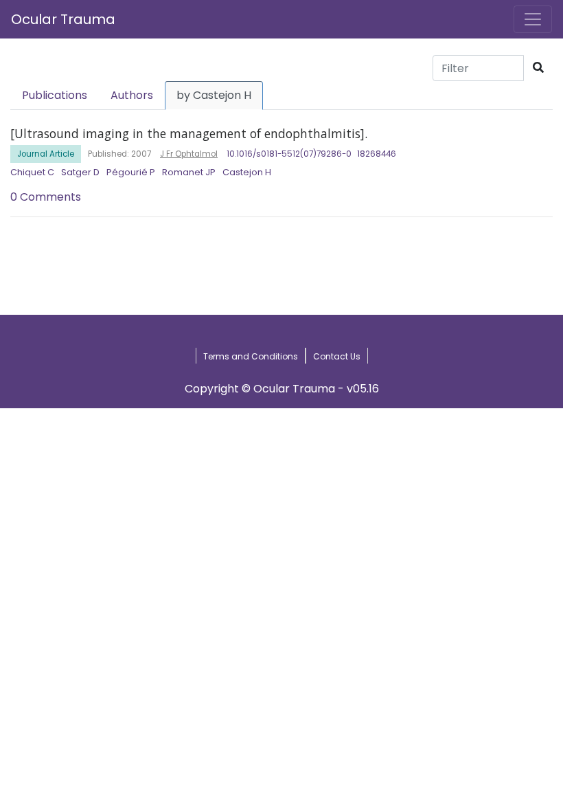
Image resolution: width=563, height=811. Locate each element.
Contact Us (336, 356)
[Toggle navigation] (533, 19)
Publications (54, 95)
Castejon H (246, 172)
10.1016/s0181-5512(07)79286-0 (289, 153)
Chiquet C (32, 172)
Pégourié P (130, 172)
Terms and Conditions (250, 356)
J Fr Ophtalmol (189, 153)
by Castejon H (213, 95)
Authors (132, 95)
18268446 (376, 153)
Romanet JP (189, 172)
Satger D (80, 172)
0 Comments (45, 197)
